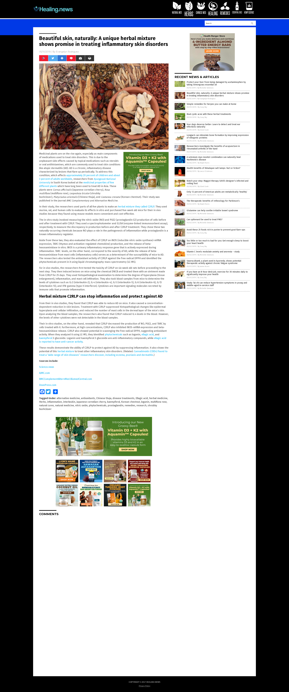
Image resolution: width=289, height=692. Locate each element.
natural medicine (64, 405)
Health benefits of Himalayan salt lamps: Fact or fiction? (213, 168)
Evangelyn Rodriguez (67, 51)
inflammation (54, 401)
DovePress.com (47, 385)
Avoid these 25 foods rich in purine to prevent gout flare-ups (216, 229)
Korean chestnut (130, 401)
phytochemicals (113, 334)
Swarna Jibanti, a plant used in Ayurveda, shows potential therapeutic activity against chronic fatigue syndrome (214, 262)
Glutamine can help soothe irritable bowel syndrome (212, 210)
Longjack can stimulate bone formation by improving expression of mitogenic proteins (218, 136)
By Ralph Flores (203, 163)
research (141, 405)
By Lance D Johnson (205, 171)
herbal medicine (158, 398)
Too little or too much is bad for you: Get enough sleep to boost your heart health (218, 242)
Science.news (46, 367)
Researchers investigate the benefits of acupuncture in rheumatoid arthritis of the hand (213, 147)
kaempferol (45, 338)
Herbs (42, 401)
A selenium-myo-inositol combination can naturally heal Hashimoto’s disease (214, 158)
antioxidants (88, 398)
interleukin (69, 401)
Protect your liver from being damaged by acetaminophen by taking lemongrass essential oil (216, 83)
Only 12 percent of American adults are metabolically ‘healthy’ (217, 192)
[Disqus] (104, 555)
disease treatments (123, 398)
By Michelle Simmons (205, 88)
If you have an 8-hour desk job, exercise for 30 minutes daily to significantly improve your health (217, 273)
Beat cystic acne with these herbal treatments (209, 114)
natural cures (46, 405)
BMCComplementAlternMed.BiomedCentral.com (65, 379)
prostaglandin (115, 405)
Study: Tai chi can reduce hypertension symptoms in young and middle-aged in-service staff (217, 284)
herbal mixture (65, 351)
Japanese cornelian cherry (91, 401)
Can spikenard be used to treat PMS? (204, 219)
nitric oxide (81, 405)
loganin (145, 401)
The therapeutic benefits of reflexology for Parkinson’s (213, 201)
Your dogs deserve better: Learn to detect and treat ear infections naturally (213, 125)
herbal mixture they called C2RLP (136, 206)
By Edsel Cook (203, 130)
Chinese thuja (103, 398)
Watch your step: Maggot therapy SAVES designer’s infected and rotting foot (217, 182)
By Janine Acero (203, 266)
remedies (130, 405)
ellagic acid (147, 334)
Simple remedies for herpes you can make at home (211, 104)
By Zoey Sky (202, 107)
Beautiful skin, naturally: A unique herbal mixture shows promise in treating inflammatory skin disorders (218, 94)
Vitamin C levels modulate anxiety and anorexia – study (213, 251)
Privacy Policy (144, 686)
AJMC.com (44, 373)
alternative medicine (68, 398)
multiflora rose (159, 401)
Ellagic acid (142, 398)
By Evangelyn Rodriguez (206, 99)
